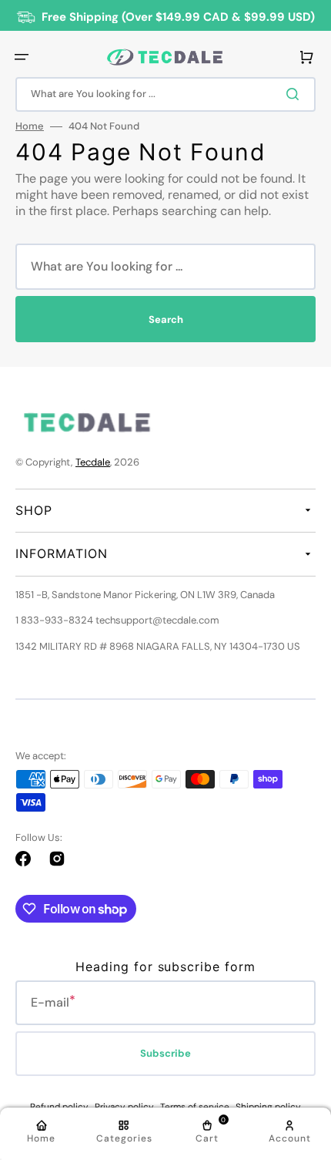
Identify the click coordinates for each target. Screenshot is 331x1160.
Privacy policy (124, 1107)
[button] (21, 57)
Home (29, 126)
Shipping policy (268, 1107)
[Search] (296, 94)
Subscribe (165, 1053)
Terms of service (194, 1107)
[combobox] (165, 94)
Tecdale (92, 462)
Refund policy (59, 1107)
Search (166, 319)
